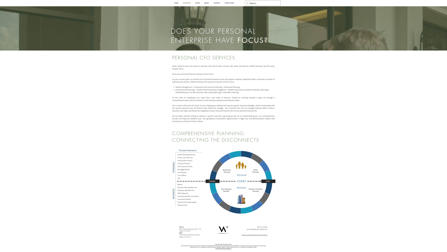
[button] (230, 3)
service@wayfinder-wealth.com (256, 229)
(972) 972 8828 (262, 227)
